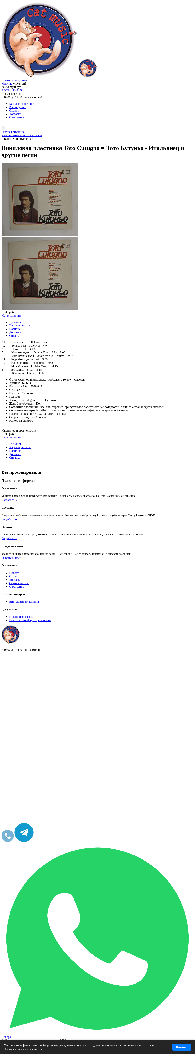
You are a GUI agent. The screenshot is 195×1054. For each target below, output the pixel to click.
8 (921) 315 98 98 (12, 90)
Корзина (7, 83)
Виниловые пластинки (24, 601)
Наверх (6, 1037)
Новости (14, 572)
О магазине (16, 586)
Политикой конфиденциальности (23, 1049)
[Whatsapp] (97, 1033)
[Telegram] (24, 841)
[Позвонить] (8, 841)
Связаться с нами (11, 557)
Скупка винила (19, 583)
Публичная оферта (21, 616)
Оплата (14, 576)
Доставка (15, 579)
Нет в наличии (11, 315)
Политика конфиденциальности (30, 620)
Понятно (181, 1047)
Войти (6, 80)
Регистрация (19, 80)
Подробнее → (9, 500)
